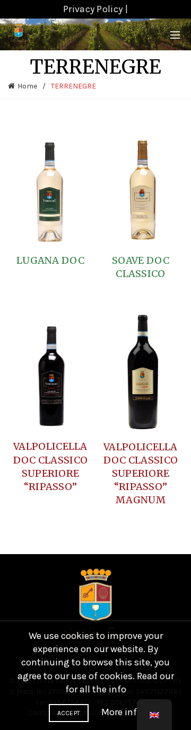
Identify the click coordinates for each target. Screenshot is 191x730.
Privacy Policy (93, 9)
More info (121, 712)
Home (27, 86)
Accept (69, 713)
